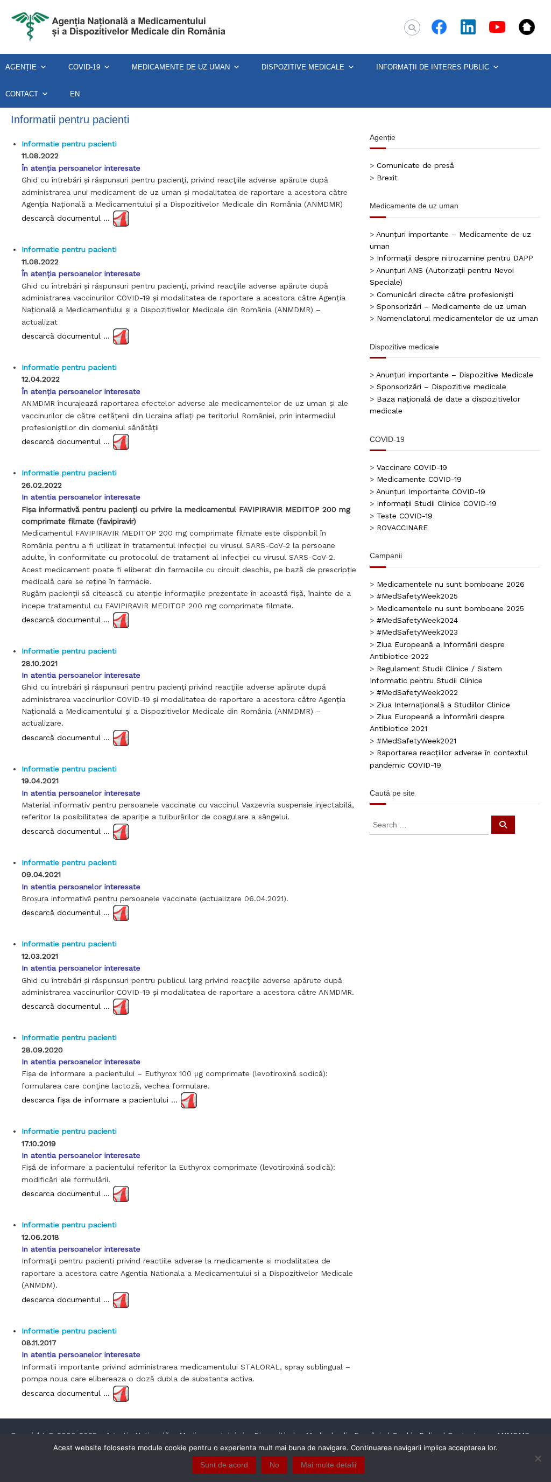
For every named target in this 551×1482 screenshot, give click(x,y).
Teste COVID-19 (405, 515)
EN (75, 94)
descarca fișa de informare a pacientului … (100, 1099)
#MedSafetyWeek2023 (417, 632)
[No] (537, 1458)
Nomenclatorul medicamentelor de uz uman (457, 318)
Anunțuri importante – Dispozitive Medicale (454, 374)
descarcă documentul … (66, 218)
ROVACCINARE (402, 527)
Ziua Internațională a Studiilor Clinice (443, 704)
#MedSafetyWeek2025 (417, 596)
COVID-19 (84, 67)
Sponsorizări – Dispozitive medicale (441, 386)
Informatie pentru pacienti (69, 143)
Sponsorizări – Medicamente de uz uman (451, 306)
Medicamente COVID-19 (419, 479)
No (274, 1464)
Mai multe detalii (328, 1464)
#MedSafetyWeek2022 (417, 692)
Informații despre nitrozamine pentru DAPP (455, 258)
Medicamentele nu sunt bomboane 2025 (450, 608)
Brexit (387, 177)
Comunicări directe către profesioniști (445, 294)
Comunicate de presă (415, 165)
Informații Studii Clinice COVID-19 (437, 503)
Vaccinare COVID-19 (412, 467)
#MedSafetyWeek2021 (416, 740)
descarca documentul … (66, 1193)
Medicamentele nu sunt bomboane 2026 (451, 584)
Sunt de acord (224, 1464)
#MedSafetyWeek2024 (417, 620)
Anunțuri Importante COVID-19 (430, 491)
